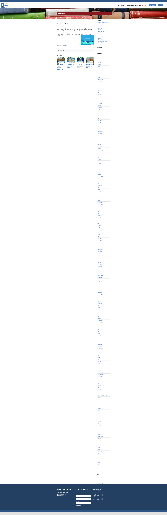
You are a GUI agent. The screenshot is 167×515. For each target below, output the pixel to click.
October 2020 (100, 206)
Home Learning (100, 436)
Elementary (99, 421)
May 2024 (99, 114)
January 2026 (100, 70)
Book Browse (100, 406)
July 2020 (99, 213)
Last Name (77, 501)
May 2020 (99, 217)
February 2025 (100, 94)
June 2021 (99, 189)
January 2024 (100, 122)
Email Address (78, 493)
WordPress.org (100, 483)
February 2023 (100, 146)
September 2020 (100, 378)
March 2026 (99, 66)
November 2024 (100, 101)
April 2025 (99, 90)
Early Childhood (100, 419)
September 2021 (100, 183)
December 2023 (100, 124)
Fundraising (99, 429)
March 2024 (99, 118)
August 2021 (100, 185)
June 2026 (99, 60)
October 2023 (100, 129)
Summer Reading (64, 45)
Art (98, 404)
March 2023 (99, 144)
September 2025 (100, 79)
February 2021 (100, 198)
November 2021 (100, 178)
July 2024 (99, 109)
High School (100, 434)
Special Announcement (101, 455)
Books (99, 410)
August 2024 (100, 107)
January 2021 (100, 200)
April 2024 (99, 116)
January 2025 (100, 96)
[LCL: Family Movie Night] (80, 57)
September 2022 (100, 157)
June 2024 (99, 111)
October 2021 (100, 180)
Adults (99, 397)
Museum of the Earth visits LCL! (90, 66)
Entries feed (100, 478)
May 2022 (99, 165)
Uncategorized (100, 468)
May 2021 (99, 191)
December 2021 (100, 176)
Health (99, 432)
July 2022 (99, 161)
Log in (99, 476)
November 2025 (100, 75)
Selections (99, 453)
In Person (99, 438)
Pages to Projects (100, 449)
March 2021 (99, 196)
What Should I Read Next (102, 470)
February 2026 (100, 68)
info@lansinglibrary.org (63, 494)
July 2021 (99, 187)
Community (99, 412)
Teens (99, 462)
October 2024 (100, 103)
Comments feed (100, 481)
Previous (89, 19)
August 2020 (100, 211)
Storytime (99, 458)
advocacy (99, 399)
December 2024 (100, 98)
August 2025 (100, 81)
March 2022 (99, 170)
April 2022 (99, 337)
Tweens (99, 466)
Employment (100, 423)
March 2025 (99, 92)
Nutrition (99, 445)
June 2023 (99, 137)
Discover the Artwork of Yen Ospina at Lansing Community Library (102, 32)
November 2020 (100, 204)
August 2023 (100, 133)
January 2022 (100, 174)
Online (99, 447)
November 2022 (100, 152)
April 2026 (99, 64)
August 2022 (100, 159)
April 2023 (99, 142)
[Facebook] (57, 502)
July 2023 (99, 135)
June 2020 (99, 215)
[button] (164, 5)
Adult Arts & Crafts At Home (102, 395)
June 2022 (99, 163)
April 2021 (99, 193)
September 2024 (100, 105)
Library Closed (100, 440)
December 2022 (100, 150)
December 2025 (100, 73)
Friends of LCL (100, 427)
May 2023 (99, 139)
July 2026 (99, 57)
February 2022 (100, 172)
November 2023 (100, 296)
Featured (99, 425)
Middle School (100, 442)
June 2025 (99, 255)
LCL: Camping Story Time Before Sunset (70, 66)
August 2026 (100, 55)
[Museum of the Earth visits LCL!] (90, 57)
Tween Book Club (100, 464)
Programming (100, 451)
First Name (77, 497)
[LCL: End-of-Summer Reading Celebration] (61, 57)
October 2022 (100, 155)
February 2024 (100, 120)
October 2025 (100, 77)
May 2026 (99, 62)
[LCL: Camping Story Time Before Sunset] (71, 57)
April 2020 (99, 219)
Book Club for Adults (101, 408)
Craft (98, 414)
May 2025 (99, 88)
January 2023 (100, 148)
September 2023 (100, 131)
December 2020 (100, 202)
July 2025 (99, 83)
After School (100, 401)
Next (92, 19)
